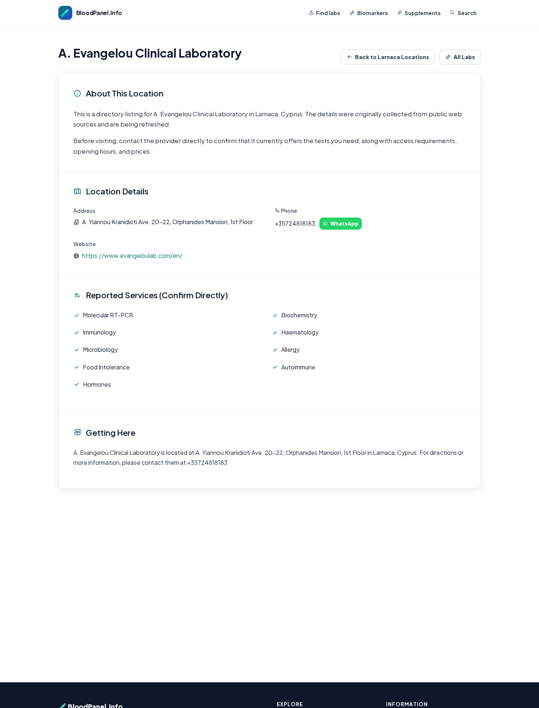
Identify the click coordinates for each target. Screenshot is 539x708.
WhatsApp (344, 223)
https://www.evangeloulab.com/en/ (132, 255)
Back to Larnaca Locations (392, 57)
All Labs (464, 57)
